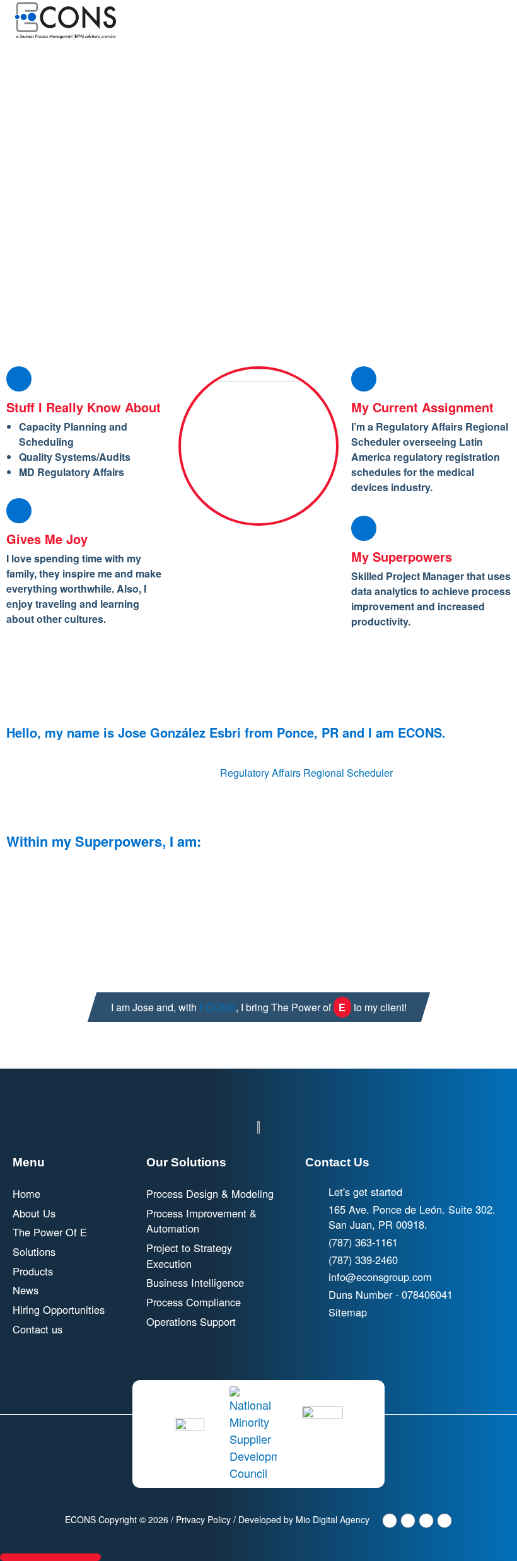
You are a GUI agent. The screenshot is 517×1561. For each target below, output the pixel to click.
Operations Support (191, 1321)
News (25, 1289)
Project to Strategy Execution (189, 1255)
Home (26, 1193)
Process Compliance (193, 1301)
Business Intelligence (195, 1282)
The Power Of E (50, 1231)
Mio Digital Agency (332, 1519)
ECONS (217, 1007)
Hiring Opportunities (59, 1309)
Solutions (34, 1251)
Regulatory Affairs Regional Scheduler (306, 772)
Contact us (37, 1329)
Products (33, 1271)
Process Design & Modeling (210, 1193)
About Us (34, 1213)
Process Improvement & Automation (201, 1220)
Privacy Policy (203, 1519)
